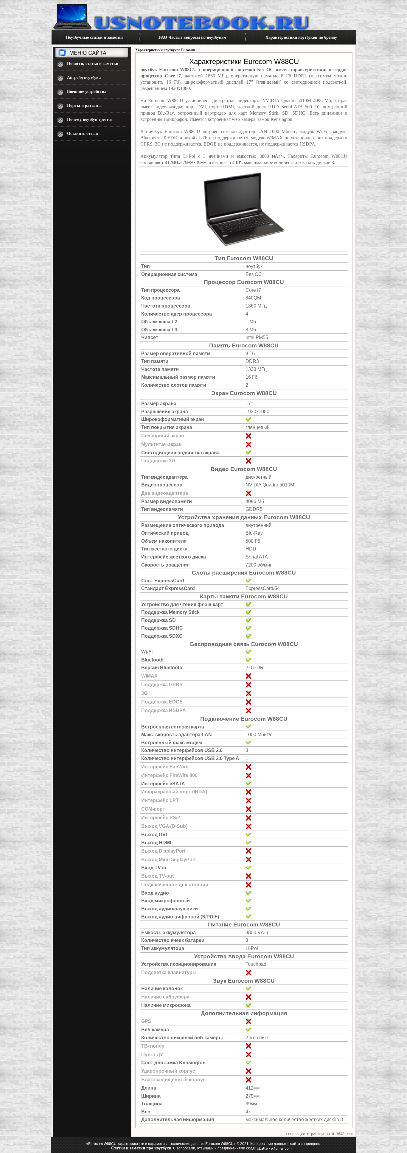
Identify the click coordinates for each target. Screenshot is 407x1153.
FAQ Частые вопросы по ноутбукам (192, 37)
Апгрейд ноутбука (84, 77)
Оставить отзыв (82, 133)
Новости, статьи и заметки (92, 63)
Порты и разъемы (84, 105)
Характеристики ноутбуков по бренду (301, 37)
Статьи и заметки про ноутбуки (141, 1148)
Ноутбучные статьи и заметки (94, 37)
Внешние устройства (86, 91)
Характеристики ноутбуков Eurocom (165, 50)
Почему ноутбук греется (90, 119)
